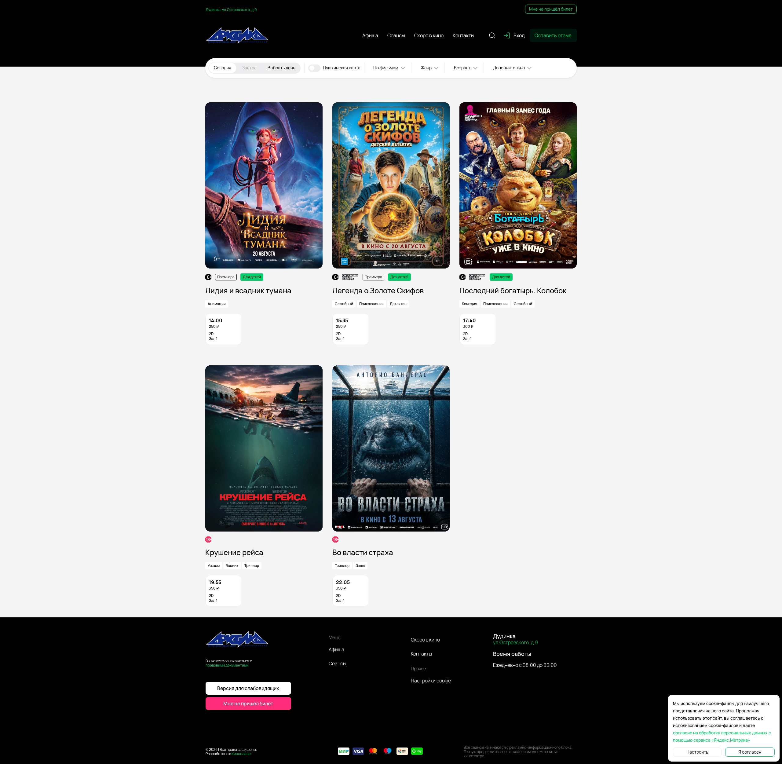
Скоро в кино (425, 639)
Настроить (697, 752)
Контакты (421, 653)
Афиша (336, 649)
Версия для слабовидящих (248, 688)
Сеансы (337, 663)
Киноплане (241, 753)
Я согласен (749, 752)
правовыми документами (227, 665)
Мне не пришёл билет (551, 9)
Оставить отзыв (553, 35)
